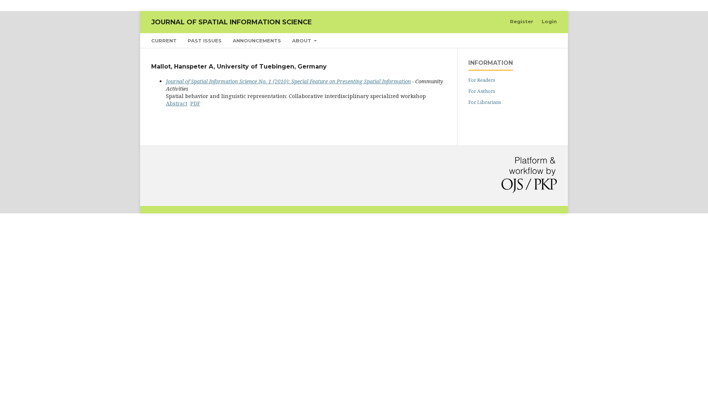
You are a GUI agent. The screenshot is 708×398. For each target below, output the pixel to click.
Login (549, 21)
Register (521, 21)
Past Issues (205, 40)
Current (164, 40)
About (302, 40)
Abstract (176, 103)
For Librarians (484, 102)
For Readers (481, 80)
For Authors (481, 91)
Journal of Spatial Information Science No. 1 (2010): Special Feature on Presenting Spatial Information (288, 81)
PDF (195, 103)
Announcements (257, 40)
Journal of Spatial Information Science (231, 22)
